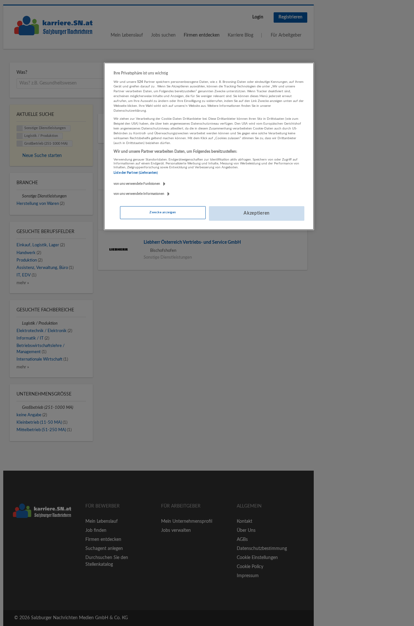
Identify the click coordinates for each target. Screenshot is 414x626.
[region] (209, 146)
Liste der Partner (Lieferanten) (136, 172)
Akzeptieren (257, 213)
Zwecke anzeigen (162, 212)
